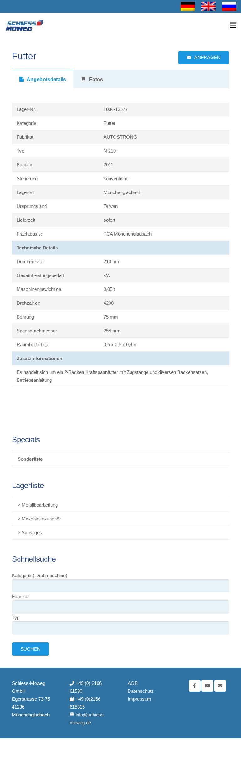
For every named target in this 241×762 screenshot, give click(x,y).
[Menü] (233, 25)
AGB (133, 683)
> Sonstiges (30, 532)
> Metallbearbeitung (38, 505)
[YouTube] (207, 686)
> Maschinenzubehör (39, 518)
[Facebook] (195, 686)
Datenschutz (141, 691)
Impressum (139, 699)
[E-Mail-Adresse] (220, 686)
